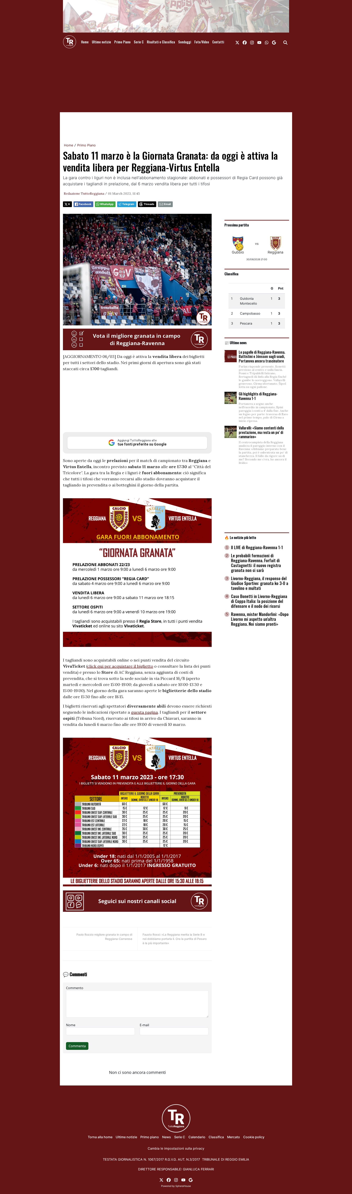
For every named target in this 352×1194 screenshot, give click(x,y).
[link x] (237, 42)
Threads (149, 204)
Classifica (231, 273)
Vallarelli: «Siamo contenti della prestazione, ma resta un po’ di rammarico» (261, 432)
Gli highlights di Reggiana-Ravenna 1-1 (258, 396)
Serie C (139, 42)
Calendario (196, 1137)
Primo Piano (122, 42)
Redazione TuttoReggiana (84, 193)
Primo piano (149, 1137)
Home (85, 42)
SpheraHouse (183, 1185)
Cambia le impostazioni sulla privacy (176, 1148)
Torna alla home (100, 1137)
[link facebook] (244, 42)
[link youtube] (259, 42)
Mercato (233, 1137)
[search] (285, 42)
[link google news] (274, 42)
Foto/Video (201, 42)
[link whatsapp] (266, 42)
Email (167, 204)
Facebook (85, 204)
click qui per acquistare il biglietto (120, 666)
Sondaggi (184, 42)
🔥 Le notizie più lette (240, 537)
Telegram (128, 204)
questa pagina (144, 712)
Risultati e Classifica (161, 42)
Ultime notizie (101, 42)
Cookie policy (253, 1137)
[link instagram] (252, 42)
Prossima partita (236, 224)
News (166, 1137)
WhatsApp (106, 204)
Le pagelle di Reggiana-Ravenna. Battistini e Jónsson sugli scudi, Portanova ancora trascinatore (262, 356)
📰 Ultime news (235, 342)
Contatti (218, 42)
